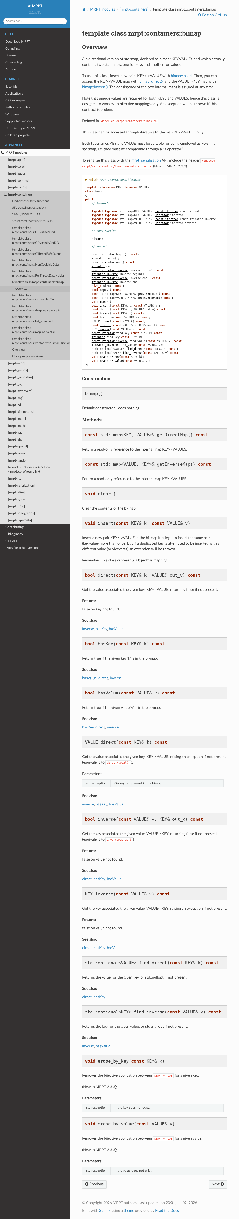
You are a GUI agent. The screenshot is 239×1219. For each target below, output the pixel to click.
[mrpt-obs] (15, 439)
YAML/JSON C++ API (26, 214)
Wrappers (12, 114)
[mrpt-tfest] (16, 506)
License (10, 55)
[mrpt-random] (18, 460)
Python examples (17, 107)
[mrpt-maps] (17, 419)
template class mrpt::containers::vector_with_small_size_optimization (41, 341)
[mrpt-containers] (20, 194)
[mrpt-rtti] (15, 478)
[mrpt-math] (17, 426)
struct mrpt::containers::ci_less (32, 221)
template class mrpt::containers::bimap (38, 282)
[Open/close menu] (2, 153)
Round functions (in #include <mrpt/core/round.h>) (29, 469)
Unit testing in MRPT (20, 128)
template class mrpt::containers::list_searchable (33, 319)
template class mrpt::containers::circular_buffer (33, 297)
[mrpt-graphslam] (20, 377)
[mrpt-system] (18, 499)
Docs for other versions (22, 548)
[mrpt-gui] (15, 384)
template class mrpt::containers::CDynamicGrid (33, 230)
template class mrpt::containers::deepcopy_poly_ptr (36, 308)
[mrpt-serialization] (21, 485)
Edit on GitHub (214, 15)
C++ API (11, 541)
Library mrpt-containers (28, 356)
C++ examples (15, 100)
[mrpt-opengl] (18, 446)
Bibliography (14, 534)
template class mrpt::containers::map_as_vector (33, 330)
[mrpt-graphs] (18, 370)
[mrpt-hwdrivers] (20, 391)
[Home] (84, 9)
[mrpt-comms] (18, 180)
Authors (11, 69)
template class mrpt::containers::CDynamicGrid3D (35, 240)
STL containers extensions (29, 207)
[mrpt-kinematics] (21, 412)
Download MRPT (17, 41)
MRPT (36, 6)
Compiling (12, 48)
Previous (96, 1184)
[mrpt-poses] (17, 453)
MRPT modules (16, 152)
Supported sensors (18, 121)
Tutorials (11, 86)
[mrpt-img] (15, 398)
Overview (21, 289)
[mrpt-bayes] (17, 173)
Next (216, 1184)
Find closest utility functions (30, 201)
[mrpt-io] (14, 405)
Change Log (13, 62)
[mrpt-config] (17, 187)
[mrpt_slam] (16, 492)
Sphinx (104, 1210)
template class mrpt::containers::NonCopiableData (35, 262)
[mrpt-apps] (16, 160)
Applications (14, 93)
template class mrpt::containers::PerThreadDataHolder (38, 273)
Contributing (14, 527)
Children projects (17, 135)
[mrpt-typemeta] (20, 520)
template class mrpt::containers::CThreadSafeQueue (36, 251)
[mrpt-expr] (16, 363)
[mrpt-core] (16, 166)
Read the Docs (167, 1210)
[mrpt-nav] (15, 432)
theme (129, 1210)
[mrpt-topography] (21, 513)
